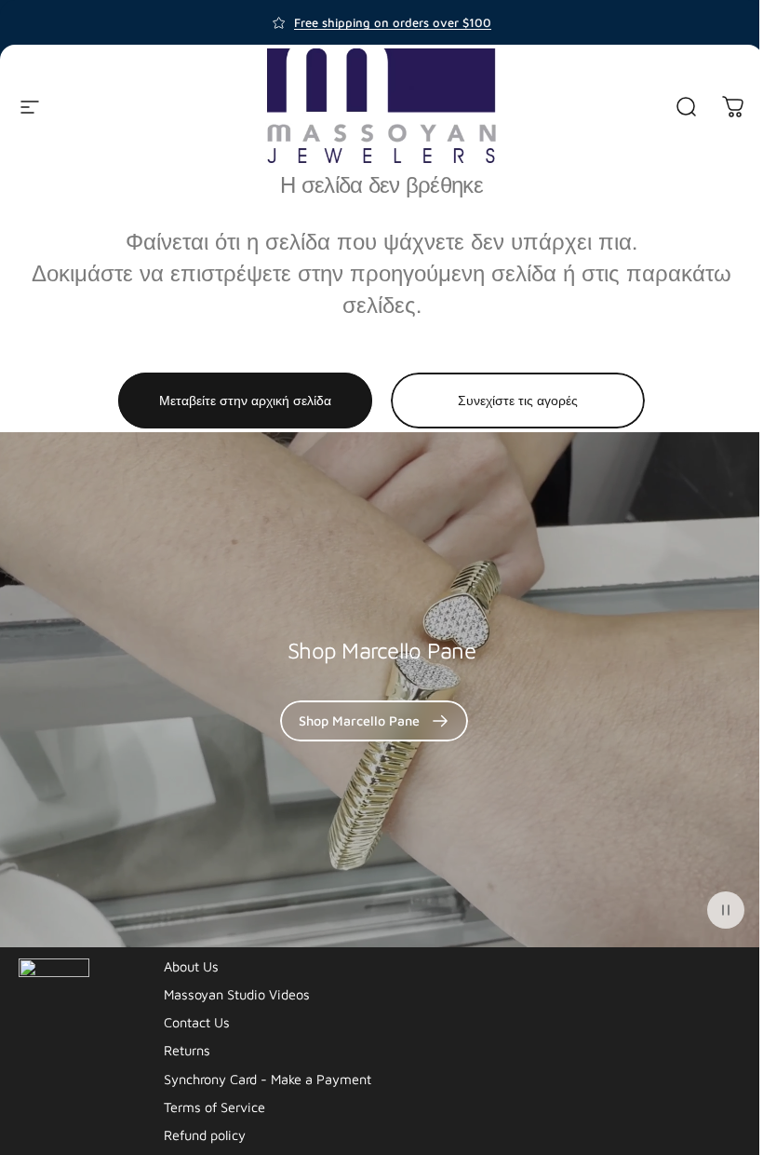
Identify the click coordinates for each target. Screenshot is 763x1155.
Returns (187, 1050)
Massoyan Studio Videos (237, 994)
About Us (191, 966)
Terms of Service (214, 1107)
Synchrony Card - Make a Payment (267, 1079)
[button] (725, 910)
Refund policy (205, 1135)
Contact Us (197, 1022)
